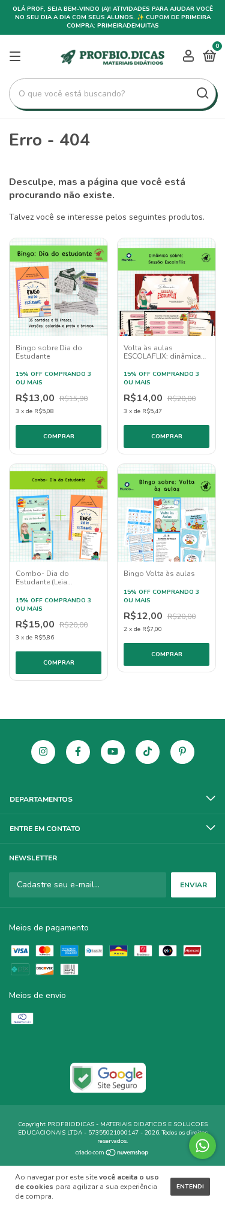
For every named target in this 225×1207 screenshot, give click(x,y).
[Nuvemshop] (112, 1154)
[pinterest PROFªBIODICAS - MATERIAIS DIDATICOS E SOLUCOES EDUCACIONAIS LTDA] (182, 752)
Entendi (190, 1186)
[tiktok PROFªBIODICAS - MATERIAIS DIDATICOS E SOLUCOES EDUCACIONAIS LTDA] (148, 752)
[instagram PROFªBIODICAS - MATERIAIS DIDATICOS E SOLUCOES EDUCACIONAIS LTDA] (43, 752)
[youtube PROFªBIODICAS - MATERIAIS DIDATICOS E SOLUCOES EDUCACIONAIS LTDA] (113, 752)
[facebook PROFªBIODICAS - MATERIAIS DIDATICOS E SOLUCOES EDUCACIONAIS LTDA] (78, 752)
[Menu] (17, 57)
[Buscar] (202, 93)
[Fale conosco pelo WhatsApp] (202, 1145)
